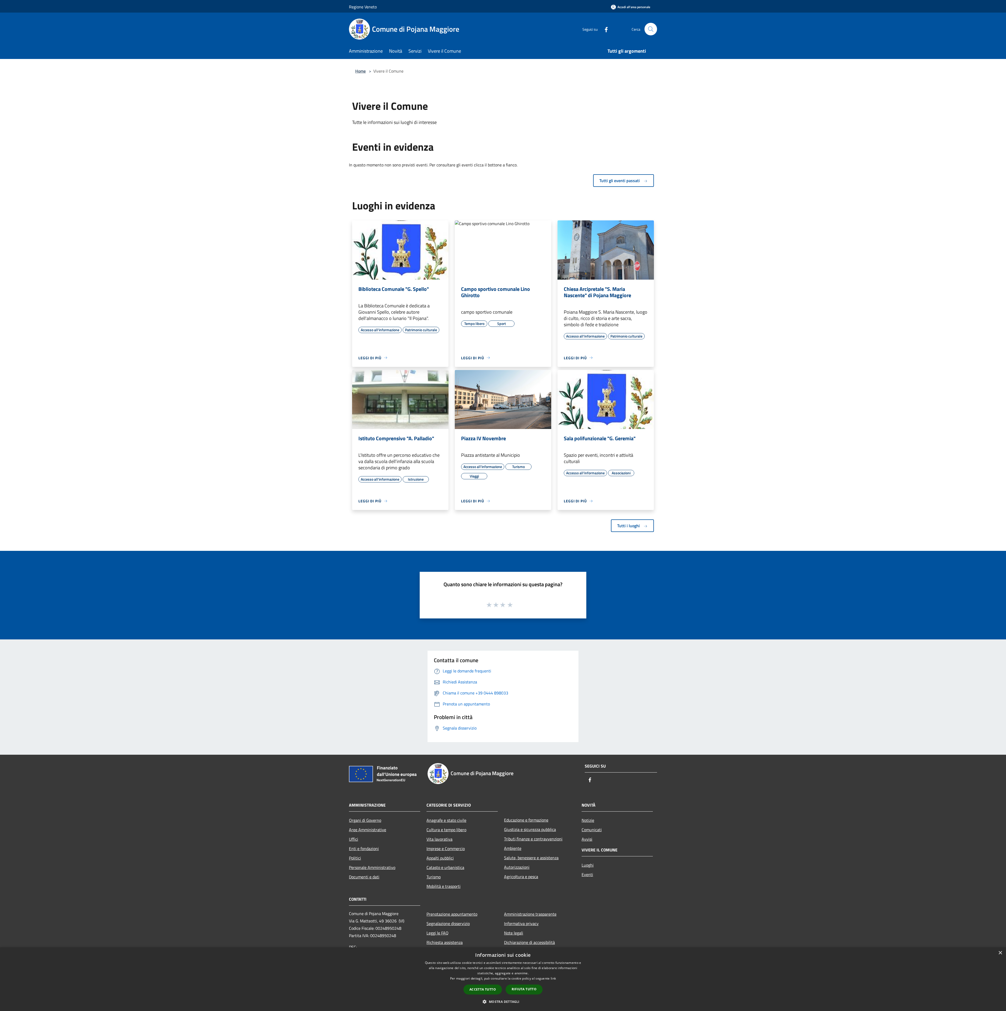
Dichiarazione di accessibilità (529, 942)
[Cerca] (650, 29)
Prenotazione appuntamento (452, 914)
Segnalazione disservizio (448, 923)
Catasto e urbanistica (445, 867)
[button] (502, 1001)
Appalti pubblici (440, 858)
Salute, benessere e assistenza (531, 858)
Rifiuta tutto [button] (524, 989)
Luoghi (588, 865)
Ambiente (512, 848)
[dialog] (503, 979)
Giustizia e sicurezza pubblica (530, 829)
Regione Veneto (363, 7)
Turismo (434, 877)
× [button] (1000, 953)
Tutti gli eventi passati (620, 180)
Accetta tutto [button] (482, 989)
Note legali (513, 933)
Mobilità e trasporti (444, 886)
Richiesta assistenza (445, 942)
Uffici (353, 839)
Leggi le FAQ (438, 933)
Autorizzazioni (516, 867)
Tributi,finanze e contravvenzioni (533, 839)
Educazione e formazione (526, 820)
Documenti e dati (364, 877)
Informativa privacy (521, 923)
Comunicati (592, 830)
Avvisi (587, 839)
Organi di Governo (365, 820)
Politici (355, 858)
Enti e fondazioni (364, 848)
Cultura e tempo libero (446, 830)
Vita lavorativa (439, 839)
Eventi (587, 874)
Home (360, 71)
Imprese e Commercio (446, 848)
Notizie (588, 820)
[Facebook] (604, 28)
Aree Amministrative (367, 830)
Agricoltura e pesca (521, 876)
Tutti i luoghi (629, 526)
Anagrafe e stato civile (446, 820)
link (553, 978)
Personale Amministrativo (372, 867)
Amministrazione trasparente (530, 914)
